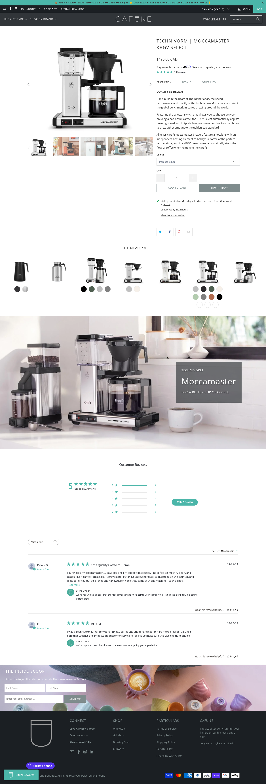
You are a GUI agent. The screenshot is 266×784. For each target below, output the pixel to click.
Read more (74, 584)
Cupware (118, 749)
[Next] (150, 84)
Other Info (209, 82)
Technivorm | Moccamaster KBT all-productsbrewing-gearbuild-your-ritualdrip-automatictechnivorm (95, 270)
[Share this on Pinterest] (179, 232)
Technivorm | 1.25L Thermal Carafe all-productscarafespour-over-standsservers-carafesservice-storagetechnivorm (21, 270)
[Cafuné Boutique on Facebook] (10, 9)
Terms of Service (167, 728)
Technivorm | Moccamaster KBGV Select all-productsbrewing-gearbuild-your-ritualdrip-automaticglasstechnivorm (207, 270)
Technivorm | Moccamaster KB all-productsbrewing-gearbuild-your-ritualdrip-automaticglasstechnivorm (170, 270)
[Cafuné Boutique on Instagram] (16, 9)
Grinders (118, 735)
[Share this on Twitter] (160, 232)
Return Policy (164, 749)
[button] (16, 19)
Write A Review (185, 502)
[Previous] (29, 84)
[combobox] (225, 551)
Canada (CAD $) (213, 9)
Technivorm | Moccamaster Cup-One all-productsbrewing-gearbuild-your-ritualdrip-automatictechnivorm (133, 270)
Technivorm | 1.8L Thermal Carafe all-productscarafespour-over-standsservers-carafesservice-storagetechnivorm (58, 270)
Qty (159, 170)
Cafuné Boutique (46, 775)
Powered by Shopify (93, 775)
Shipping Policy (166, 742)
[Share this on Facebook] (170, 232)
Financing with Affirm (169, 755)
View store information (173, 215)
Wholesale (119, 728)
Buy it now (219, 187)
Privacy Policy (165, 735)
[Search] (257, 19)
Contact (50, 9)
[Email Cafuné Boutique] (4, 9)
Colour (160, 154)
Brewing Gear (121, 742)
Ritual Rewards (73, 9)
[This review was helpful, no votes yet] (228, 610)
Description (164, 82)
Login (246, 9)
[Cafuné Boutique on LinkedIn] (22, 9)
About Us (33, 9)
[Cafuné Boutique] (133, 19)
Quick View (170, 283)
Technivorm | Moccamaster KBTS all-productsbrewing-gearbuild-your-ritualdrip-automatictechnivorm (245, 270)
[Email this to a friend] (189, 232)
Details (186, 82)
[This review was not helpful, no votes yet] (234, 610)
